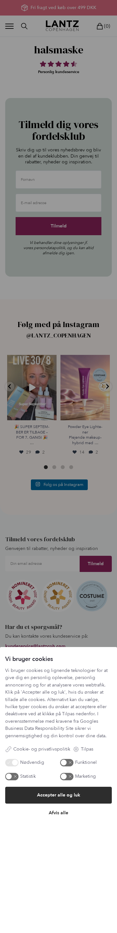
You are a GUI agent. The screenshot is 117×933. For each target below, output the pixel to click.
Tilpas (87, 749)
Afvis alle (58, 813)
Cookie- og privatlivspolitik (41, 749)
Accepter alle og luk (58, 795)
